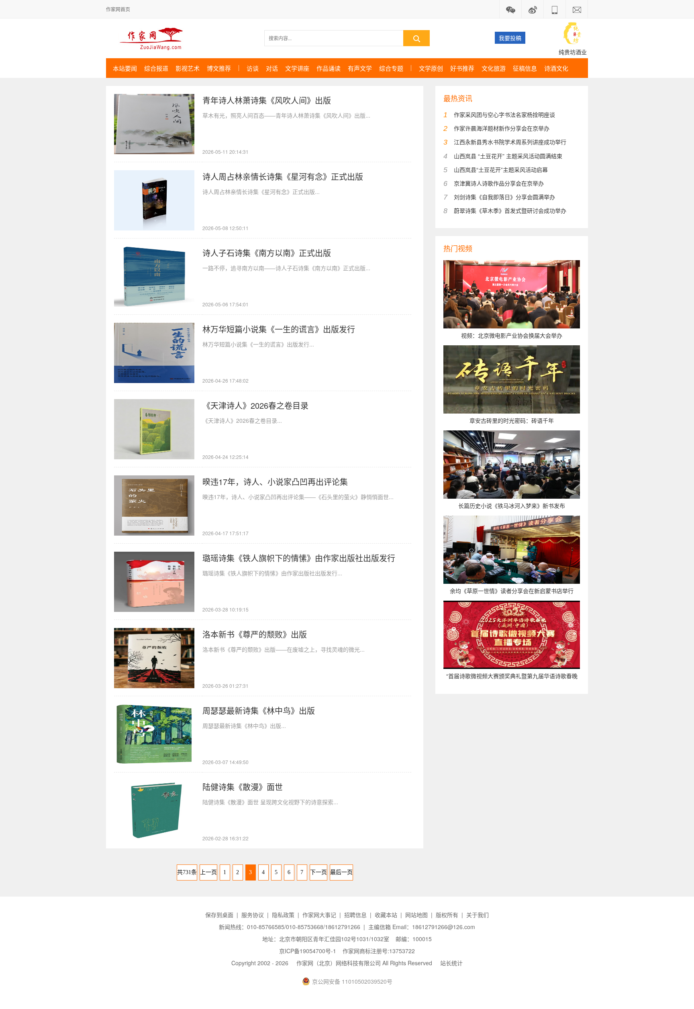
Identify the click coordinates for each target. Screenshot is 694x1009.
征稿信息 (525, 68)
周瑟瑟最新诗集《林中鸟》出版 (258, 710)
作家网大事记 (319, 915)
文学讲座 (297, 68)
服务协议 (252, 915)
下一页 (318, 872)
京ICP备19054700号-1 (307, 951)
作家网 (154, 38)
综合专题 (391, 68)
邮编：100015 (414, 939)
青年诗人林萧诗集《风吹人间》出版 (266, 100)
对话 (272, 68)
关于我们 (477, 915)
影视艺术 (188, 68)
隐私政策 (283, 915)
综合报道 (156, 68)
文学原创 (431, 68)
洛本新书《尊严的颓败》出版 (254, 634)
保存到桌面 (219, 915)
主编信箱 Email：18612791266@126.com (421, 927)
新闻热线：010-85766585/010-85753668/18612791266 (289, 927)
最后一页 (341, 872)
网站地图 (416, 915)
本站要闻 (125, 68)
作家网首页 (118, 9)
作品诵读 (328, 68)
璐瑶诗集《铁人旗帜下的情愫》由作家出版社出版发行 (298, 558)
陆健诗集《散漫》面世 (242, 787)
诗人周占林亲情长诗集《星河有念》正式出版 (282, 176)
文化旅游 (494, 68)
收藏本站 (386, 915)
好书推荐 (462, 68)
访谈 (253, 68)
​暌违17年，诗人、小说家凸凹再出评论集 (275, 481)
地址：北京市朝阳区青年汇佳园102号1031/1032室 (325, 939)
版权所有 (447, 915)
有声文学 (360, 68)
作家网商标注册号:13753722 (379, 951)
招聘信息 (355, 915)
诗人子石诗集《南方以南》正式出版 (266, 253)
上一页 (208, 872)
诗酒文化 (556, 68)
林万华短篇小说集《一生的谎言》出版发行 (278, 329)
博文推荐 (219, 68)
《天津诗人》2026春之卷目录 (255, 405)
